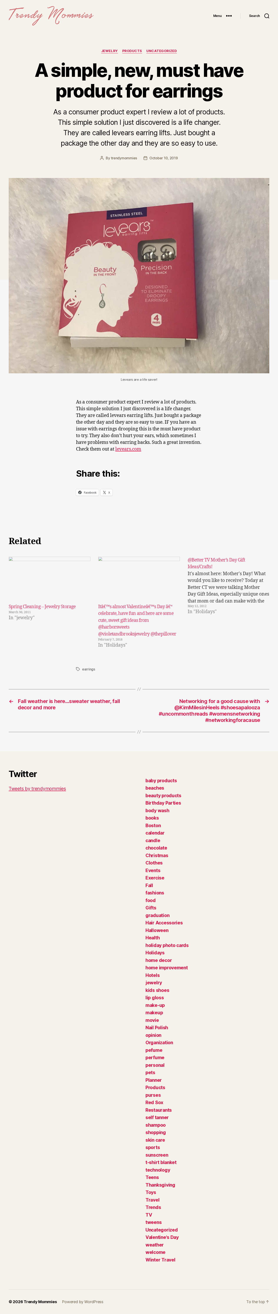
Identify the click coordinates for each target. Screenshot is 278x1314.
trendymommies (124, 158)
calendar (155, 833)
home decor (159, 960)
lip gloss (155, 997)
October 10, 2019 (163, 158)
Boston (153, 825)
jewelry (109, 51)
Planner (154, 1080)
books (152, 818)
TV (149, 1215)
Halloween (157, 930)
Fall (149, 885)
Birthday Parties (163, 803)
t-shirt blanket (161, 1162)
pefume (154, 1050)
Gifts (151, 908)
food (151, 900)
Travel (152, 1200)
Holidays (155, 952)
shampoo (156, 1125)
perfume (155, 1057)
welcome (155, 1252)
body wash (157, 810)
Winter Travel (160, 1260)
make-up (155, 1005)
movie (152, 1020)
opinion (153, 1035)
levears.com (128, 449)
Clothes (154, 863)
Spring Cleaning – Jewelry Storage (42, 607)
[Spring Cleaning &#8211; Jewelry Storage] (49, 580)
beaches (155, 788)
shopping (156, 1132)
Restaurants (159, 1110)
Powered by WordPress (82, 1301)
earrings (88, 669)
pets (150, 1072)
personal (155, 1065)
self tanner (157, 1117)
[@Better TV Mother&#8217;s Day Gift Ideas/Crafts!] (228, 603)
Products (132, 51)
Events (153, 870)
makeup (154, 1012)
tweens (154, 1222)
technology (158, 1170)
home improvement (167, 967)
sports (153, 1147)
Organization (159, 1042)
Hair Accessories (164, 922)
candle (153, 840)
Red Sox (154, 1102)
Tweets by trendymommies (37, 788)
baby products (161, 780)
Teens (152, 1177)
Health (153, 937)
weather (155, 1245)
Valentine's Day (162, 1237)
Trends (153, 1207)
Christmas (157, 855)
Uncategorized (161, 51)
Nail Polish (157, 1027)
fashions (155, 893)
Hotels (153, 975)
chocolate (156, 848)
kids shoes (157, 990)
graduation (157, 915)
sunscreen (157, 1155)
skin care (155, 1140)
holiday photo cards (167, 945)
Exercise (155, 878)
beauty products (163, 795)
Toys (151, 1192)
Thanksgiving (160, 1185)
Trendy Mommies (40, 1301)
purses (153, 1095)
